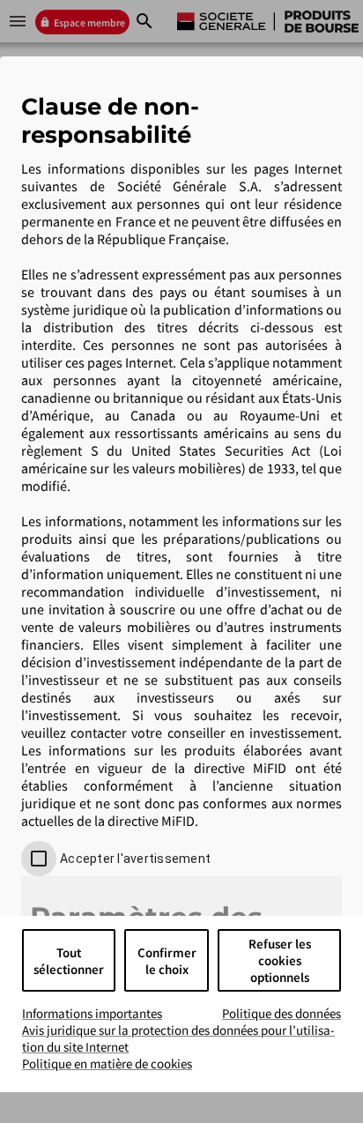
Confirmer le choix (166, 961)
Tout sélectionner (68, 961)
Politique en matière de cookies (107, 1063)
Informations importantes (92, 1013)
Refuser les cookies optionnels (279, 960)
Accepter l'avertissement (135, 859)
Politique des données (281, 1013)
